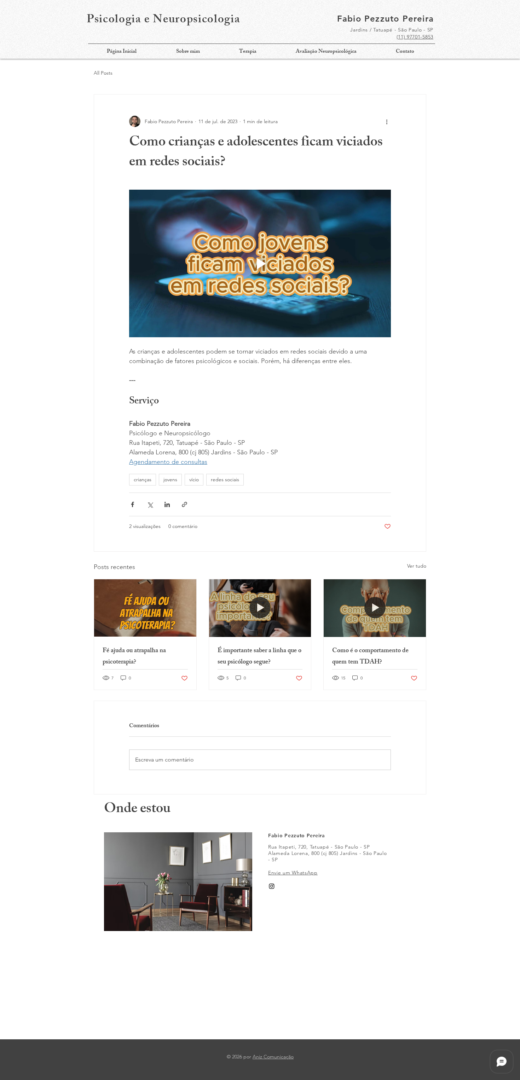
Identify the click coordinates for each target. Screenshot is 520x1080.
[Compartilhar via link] (184, 504)
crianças (142, 479)
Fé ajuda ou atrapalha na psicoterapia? (134, 656)
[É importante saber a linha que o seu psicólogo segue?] (260, 608)
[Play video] (260, 263)
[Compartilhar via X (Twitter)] (149, 504)
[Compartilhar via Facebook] (132, 504)
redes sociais (225, 479)
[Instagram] (271, 886)
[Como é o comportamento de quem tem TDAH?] (375, 608)
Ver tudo (416, 566)
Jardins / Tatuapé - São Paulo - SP (391, 30)
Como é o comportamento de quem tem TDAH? (370, 656)
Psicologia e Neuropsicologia (163, 20)
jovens (170, 479)
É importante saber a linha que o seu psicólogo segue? (259, 656)
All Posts (103, 73)
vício (194, 479)
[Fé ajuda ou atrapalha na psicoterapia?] (145, 608)
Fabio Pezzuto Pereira (385, 18)
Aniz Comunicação (273, 1056)
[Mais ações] (386, 121)
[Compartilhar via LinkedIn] (167, 504)
